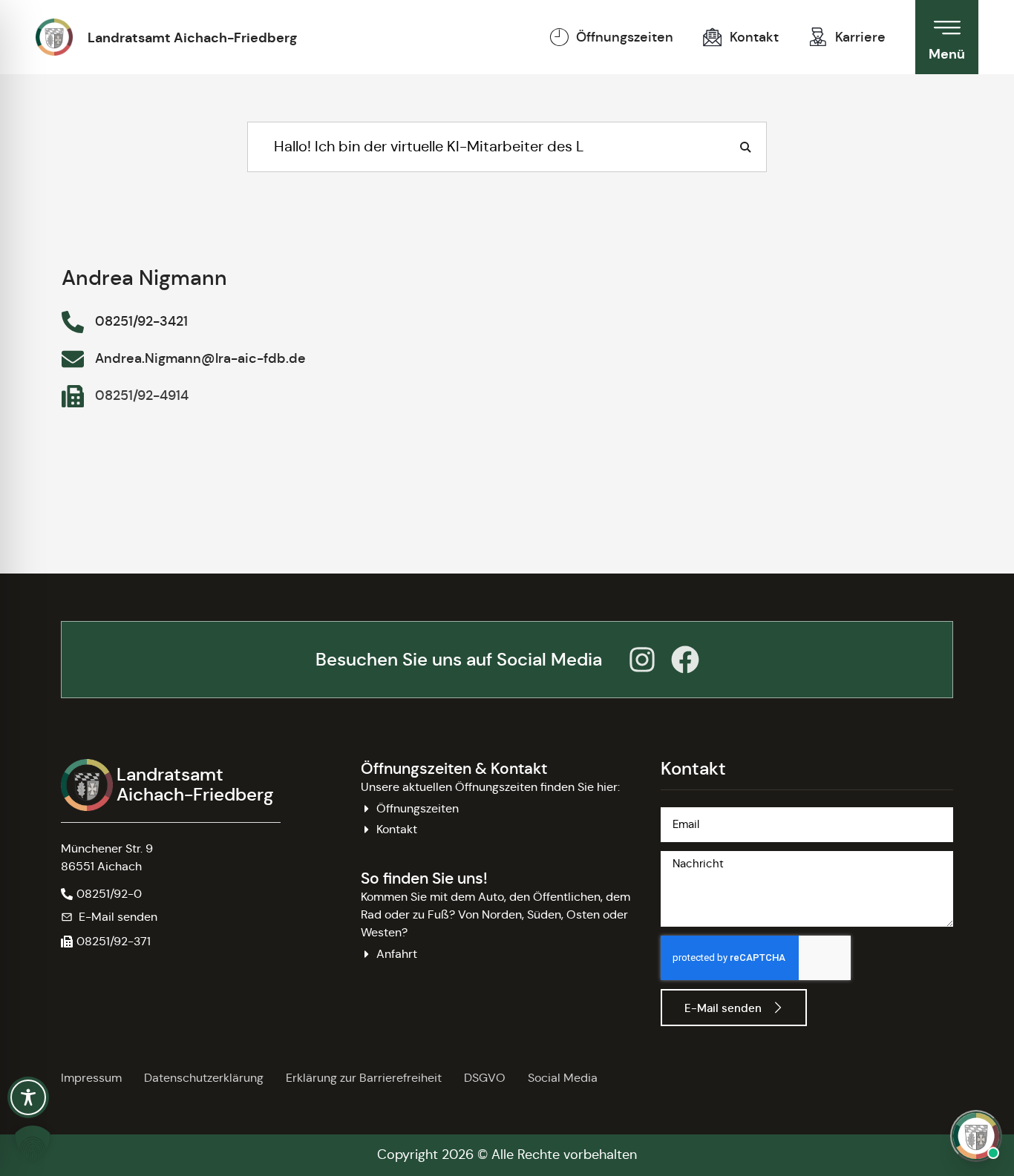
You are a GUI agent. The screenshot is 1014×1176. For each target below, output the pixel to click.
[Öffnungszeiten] (559, 37)
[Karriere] (818, 37)
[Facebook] (685, 660)
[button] (106, 941)
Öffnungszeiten (624, 37)
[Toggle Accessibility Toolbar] (28, 1097)
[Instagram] (642, 660)
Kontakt (754, 37)
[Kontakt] (712, 37)
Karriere (860, 37)
